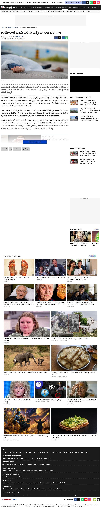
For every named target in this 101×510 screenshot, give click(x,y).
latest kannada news (18, 452)
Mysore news (50, 452)
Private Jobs (19, 495)
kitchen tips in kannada (55, 489)
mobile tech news (25, 476)
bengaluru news (40, 452)
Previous (95, 11)
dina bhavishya (23, 483)
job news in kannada (8, 495)
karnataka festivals (59, 483)
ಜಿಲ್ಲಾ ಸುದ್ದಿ (65, 7)
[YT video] (94, 2)
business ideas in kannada (46, 470)
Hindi (48, 2)
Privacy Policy (30, 505)
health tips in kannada (40, 489)
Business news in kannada (10, 470)
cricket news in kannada (24, 464)
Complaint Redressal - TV (69, 505)
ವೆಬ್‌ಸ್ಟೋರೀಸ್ (56, 7)
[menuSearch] (99, 7)
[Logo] (9, 7)
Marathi (53, 2)
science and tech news (39, 476)
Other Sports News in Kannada (42, 464)
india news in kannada (61, 452)
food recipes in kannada (26, 489)
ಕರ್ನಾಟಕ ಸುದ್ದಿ (17, 149)
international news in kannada (78, 452)
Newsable (12, 2)
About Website (6, 505)
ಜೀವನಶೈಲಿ (76, 7)
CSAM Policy (37, 505)
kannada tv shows (49, 458)
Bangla (44, 2)
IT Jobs (78, 495)
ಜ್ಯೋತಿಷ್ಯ (47, 7)
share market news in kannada (28, 470)
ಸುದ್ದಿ (28, 7)
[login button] (93, 7)
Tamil (40, 2)
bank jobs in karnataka (30, 495)
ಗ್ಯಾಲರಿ (33, 7)
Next (98, 11)
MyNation (60, 2)
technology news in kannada (10, 476)
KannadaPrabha (27, 2)
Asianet (8, 499)
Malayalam (5, 2)
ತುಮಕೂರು (4, 149)
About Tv (13, 505)
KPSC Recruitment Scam (83, 11)
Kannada (19, 2)
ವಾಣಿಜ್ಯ (83, 7)
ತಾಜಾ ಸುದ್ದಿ (22, 7)
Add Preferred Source (72, 2)
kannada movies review (24, 458)
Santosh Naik (19, 36)
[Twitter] (87, 2)
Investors (96, 505)
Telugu (35, 2)
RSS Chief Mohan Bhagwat (67, 11)
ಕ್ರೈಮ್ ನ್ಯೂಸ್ (26, 149)
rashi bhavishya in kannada (10, 483)
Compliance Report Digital (85, 505)
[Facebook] (84, 2)
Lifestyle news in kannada (10, 489)
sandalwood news (37, 458)
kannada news (6, 452)
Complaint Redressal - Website (51, 505)
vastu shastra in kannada (45, 483)
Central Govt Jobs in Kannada (66, 495)
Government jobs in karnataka (47, 495)
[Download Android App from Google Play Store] (94, 499)
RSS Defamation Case (51, 11)
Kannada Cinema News (9, 458)
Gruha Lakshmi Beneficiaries (18, 11)
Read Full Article (34, 142)
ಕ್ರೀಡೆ (70, 7)
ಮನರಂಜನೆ (39, 7)
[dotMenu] (88, 7)
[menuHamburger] (95, 7)
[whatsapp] (91, 2)
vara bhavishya (33, 483)
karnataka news (30, 452)
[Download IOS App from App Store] (98, 499)
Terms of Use (21, 505)
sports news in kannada (9, 464)
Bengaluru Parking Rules (36, 11)
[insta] (98, 2)
